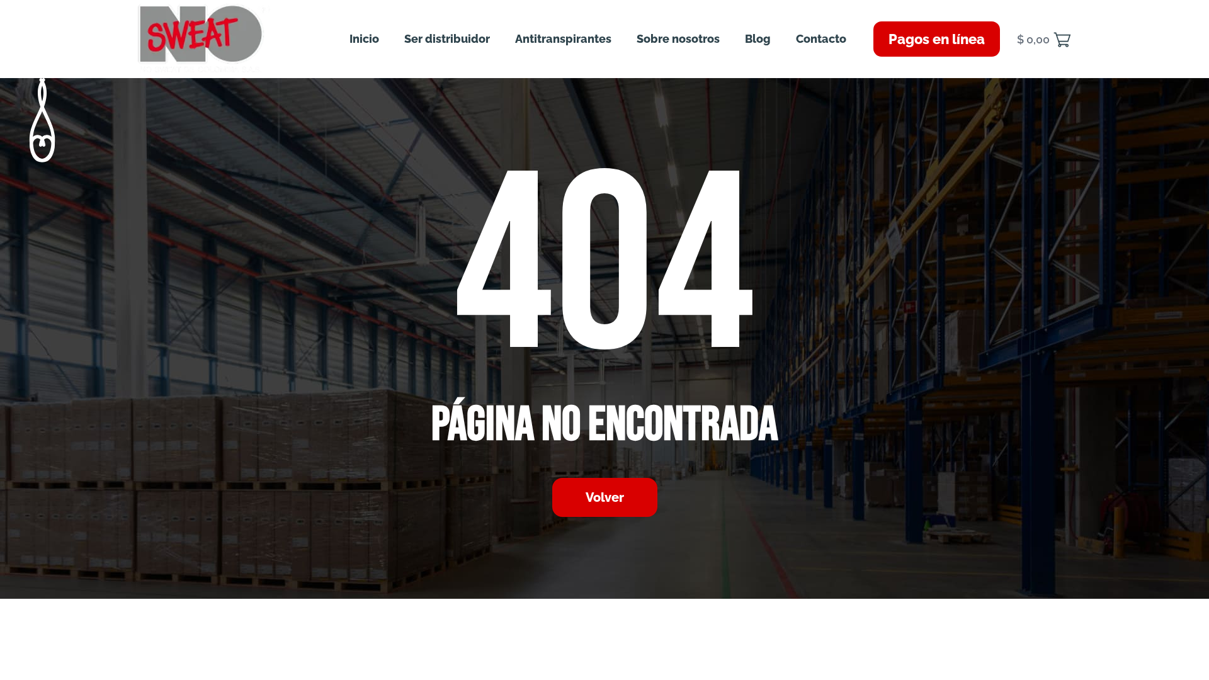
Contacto (821, 38)
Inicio (364, 38)
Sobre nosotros (678, 38)
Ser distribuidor (447, 38)
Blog (758, 38)
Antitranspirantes (563, 38)
